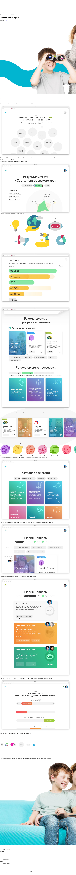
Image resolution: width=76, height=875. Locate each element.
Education (8, 869)
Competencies (5, 8)
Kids (5, 869)
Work (4, 3)
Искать (12, 14)
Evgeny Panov (5, 853)
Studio (4, 6)
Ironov (4, 9)
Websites (6, 4)
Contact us (4, 7)
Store (4, 5)
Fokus (4, 10)
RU (1, 0)
